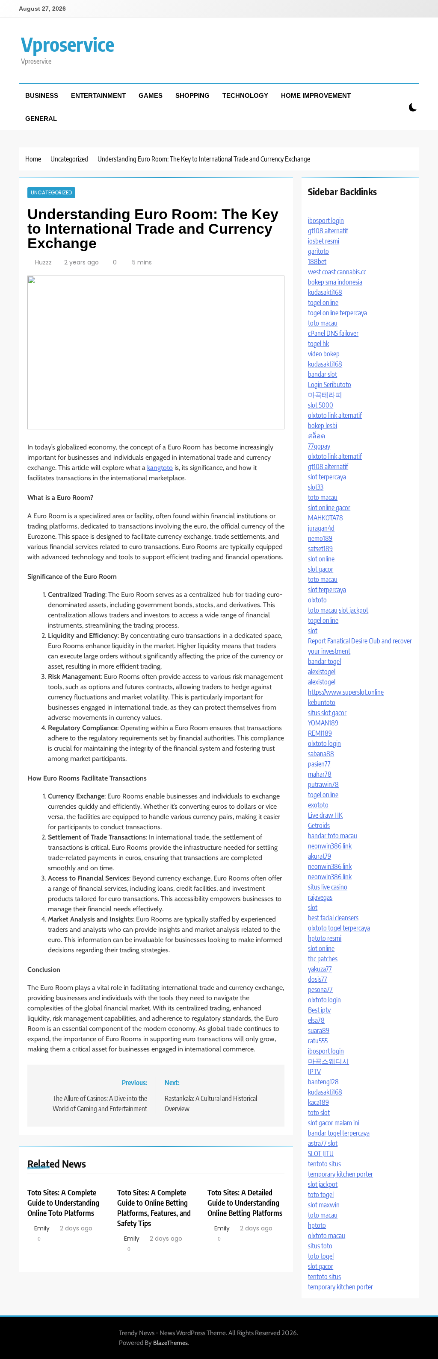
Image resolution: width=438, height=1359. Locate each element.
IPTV (314, 1071)
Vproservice (67, 44)
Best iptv (319, 1010)
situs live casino (327, 887)
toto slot (319, 1112)
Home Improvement (316, 95)
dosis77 (317, 979)
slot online (321, 559)
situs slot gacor (327, 712)
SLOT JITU (321, 1153)
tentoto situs (324, 1163)
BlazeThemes (170, 1343)
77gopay (319, 446)
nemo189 (320, 538)
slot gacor (320, 569)
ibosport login (326, 220)
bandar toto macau (332, 835)
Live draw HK (325, 815)
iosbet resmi (323, 241)
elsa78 (316, 1020)
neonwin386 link (330, 846)
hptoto (317, 1225)
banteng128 (323, 1081)
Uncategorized (51, 192)
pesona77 (320, 989)
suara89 (318, 1030)
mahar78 (319, 774)
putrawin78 (323, 784)
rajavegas (320, 897)
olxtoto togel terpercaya (339, 928)
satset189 (320, 548)
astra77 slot (322, 1143)
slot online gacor (329, 507)
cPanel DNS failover (333, 333)
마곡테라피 (325, 394)
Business (41, 95)
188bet (317, 261)
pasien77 (319, 764)
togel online (323, 302)
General (41, 118)
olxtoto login (324, 743)
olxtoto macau (326, 1235)
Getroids (319, 825)
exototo (318, 805)
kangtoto (160, 468)
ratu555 (318, 1040)
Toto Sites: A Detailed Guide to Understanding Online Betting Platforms (244, 1203)
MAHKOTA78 (325, 518)
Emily (42, 1228)
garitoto (318, 251)
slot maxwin (324, 1204)
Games (151, 95)
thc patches (322, 958)
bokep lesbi (322, 425)
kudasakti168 (325, 292)
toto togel (321, 1194)
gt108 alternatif (328, 230)
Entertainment (98, 95)
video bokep (324, 353)
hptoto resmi (324, 938)
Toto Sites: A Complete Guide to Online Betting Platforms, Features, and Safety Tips (154, 1208)
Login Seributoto (329, 384)
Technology (245, 95)
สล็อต (316, 435)
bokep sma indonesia (335, 282)
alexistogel (321, 671)
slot (312, 630)
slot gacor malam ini (333, 1122)
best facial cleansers (333, 917)
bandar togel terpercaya (339, 1133)
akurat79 (319, 856)
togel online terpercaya (337, 312)
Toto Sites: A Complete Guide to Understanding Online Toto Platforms (63, 1203)
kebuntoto (321, 702)
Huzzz (43, 262)
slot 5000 (320, 405)
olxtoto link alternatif (335, 415)
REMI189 (320, 733)
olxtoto (317, 600)
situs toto (320, 1246)
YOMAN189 (323, 723)
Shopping (192, 95)
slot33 (315, 487)
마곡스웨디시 (328, 1061)
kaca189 (318, 1102)
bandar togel (324, 661)
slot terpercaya (327, 477)
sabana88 (321, 753)
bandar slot (322, 374)
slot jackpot (353, 610)
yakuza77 (320, 969)
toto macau (322, 323)
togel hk (318, 343)
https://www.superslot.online (346, 692)
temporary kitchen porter (340, 1174)
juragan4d (321, 528)
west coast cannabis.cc (337, 271)
